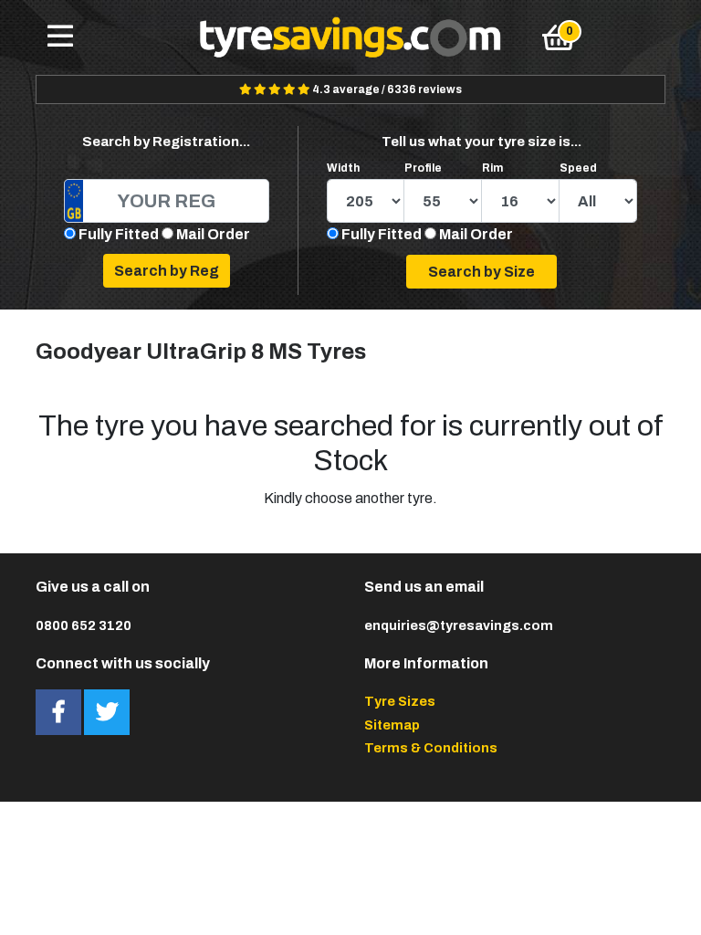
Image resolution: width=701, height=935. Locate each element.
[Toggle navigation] (60, 37)
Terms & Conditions (430, 748)
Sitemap (392, 725)
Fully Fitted (118, 234)
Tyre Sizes (399, 701)
